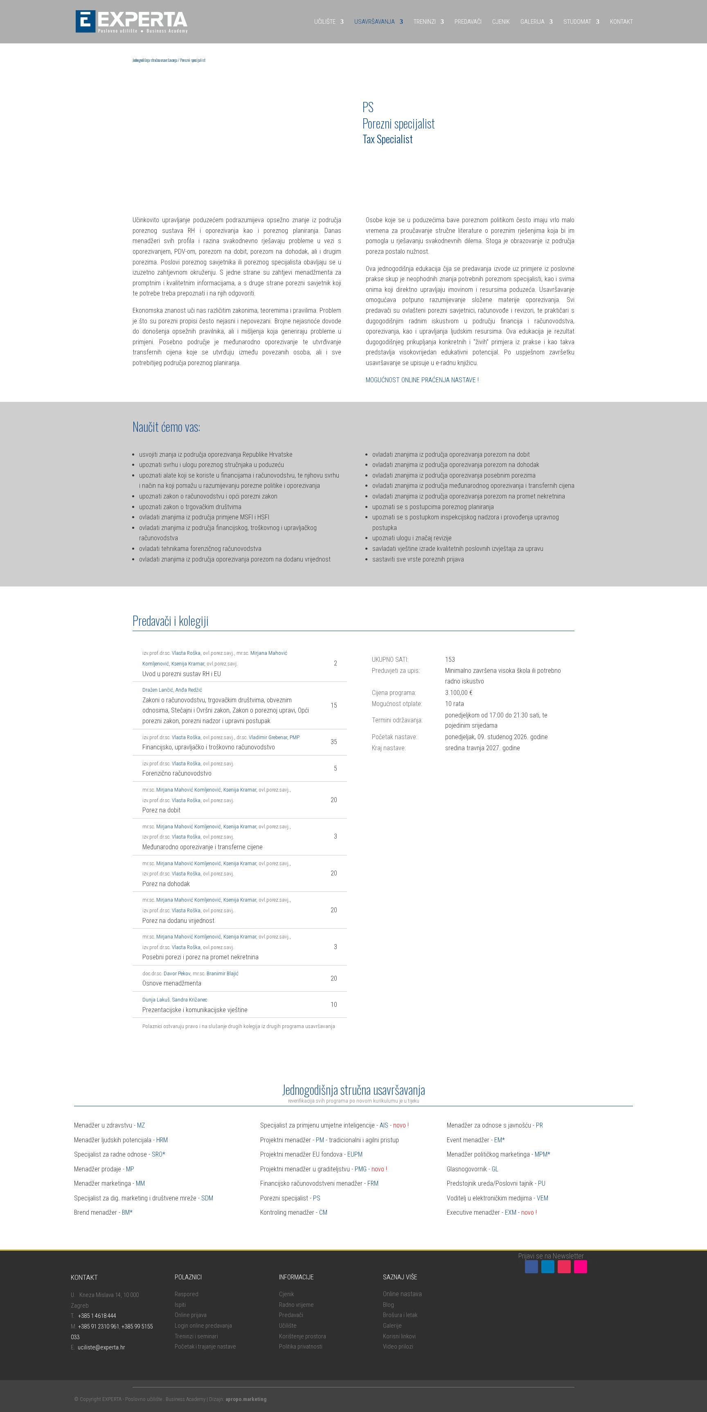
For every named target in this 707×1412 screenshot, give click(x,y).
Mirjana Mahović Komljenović (188, 790)
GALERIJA (532, 21)
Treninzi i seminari (196, 1336)
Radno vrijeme (296, 1304)
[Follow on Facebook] (531, 1266)
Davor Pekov (177, 973)
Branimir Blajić (223, 973)
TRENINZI (425, 21)
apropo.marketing (245, 1399)
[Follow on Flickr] (580, 1266)
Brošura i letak (400, 1315)
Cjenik (286, 1294)
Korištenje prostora (302, 1336)
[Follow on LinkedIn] (547, 1266)
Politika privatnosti (300, 1346)
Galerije (392, 1325)
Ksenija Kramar (187, 664)
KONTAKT (621, 21)
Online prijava (191, 1315)
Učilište (288, 1325)
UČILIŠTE (324, 21)
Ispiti (180, 1304)
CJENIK (501, 21)
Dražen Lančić (157, 690)
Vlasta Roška (186, 653)
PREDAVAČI (468, 21)
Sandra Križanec (189, 1000)
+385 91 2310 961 (98, 1326)
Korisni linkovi (399, 1336)
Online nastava (402, 1294)
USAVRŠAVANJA (374, 21)
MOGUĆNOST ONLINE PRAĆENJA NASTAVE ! (422, 380)
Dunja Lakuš (156, 1000)
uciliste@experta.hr (101, 1347)
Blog (388, 1304)
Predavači (291, 1315)
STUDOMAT (577, 21)
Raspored (186, 1294)
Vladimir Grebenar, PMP (274, 737)
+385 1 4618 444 (97, 1316)
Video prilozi (398, 1346)
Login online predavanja (203, 1325)
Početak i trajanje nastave (205, 1346)
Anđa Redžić (189, 690)
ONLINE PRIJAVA (391, 161)
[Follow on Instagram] (564, 1266)
